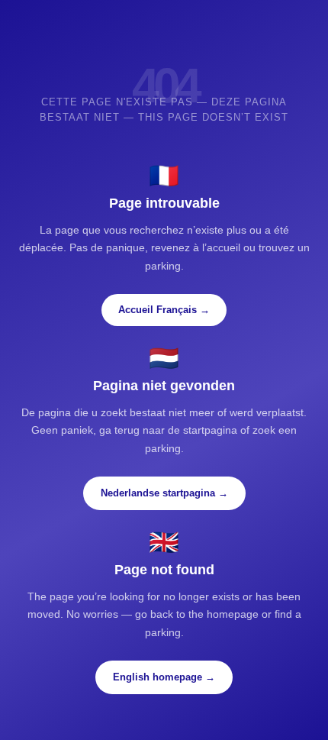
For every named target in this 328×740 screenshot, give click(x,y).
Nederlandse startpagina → (164, 493)
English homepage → (164, 677)
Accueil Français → (164, 309)
